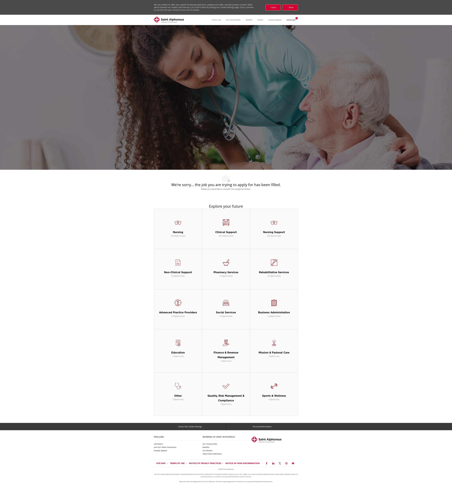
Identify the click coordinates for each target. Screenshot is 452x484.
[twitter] (280, 463)
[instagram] (286, 463)
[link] (169, 20)
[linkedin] (273, 463)
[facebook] (266, 463)
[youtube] (293, 463)
